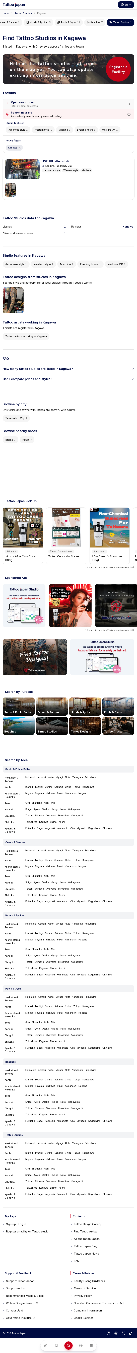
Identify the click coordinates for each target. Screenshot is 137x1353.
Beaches (97, 22)
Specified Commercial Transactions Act (99, 1303)
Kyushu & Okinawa (10, 830)
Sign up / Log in (16, 1224)
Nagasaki (50, 828)
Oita (72, 828)
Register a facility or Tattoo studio (27, 1231)
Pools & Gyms (70, 22)
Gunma (48, 786)
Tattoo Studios (23, 13)
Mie (53, 802)
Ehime (10, 439)
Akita (67, 777)
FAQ (76, 1261)
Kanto (8, 787)
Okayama (51, 815)
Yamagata (77, 777)
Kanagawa (88, 786)
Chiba (68, 786)
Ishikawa (50, 793)
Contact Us (15, 1311)
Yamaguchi (77, 815)
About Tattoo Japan (87, 1238)
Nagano (83, 793)
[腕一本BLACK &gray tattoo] (10, 190)
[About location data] (129, 114)
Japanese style (18, 129)
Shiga (28, 809)
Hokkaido (30, 777)
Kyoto (37, 809)
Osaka (45, 809)
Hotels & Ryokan (40, 22)
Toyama (39, 793)
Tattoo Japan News (86, 1253)
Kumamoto (62, 828)
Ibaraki (29, 786)
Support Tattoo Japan (20, 1281)
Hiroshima (63, 815)
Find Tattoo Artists (85, 1231)
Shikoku (9, 822)
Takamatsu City (16, 418)
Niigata (29, 793)
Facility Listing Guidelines (89, 1281)
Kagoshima (94, 828)
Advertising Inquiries (19, 1319)
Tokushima (31, 821)
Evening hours (86, 129)
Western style (43, 129)
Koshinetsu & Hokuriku (12, 795)
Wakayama (74, 809)
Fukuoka (30, 828)
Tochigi (39, 786)
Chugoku (10, 815)
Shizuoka (37, 802)
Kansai (9, 809)
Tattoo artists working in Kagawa (26, 336)
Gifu (27, 802)
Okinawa (107, 828)
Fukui (60, 793)
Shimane (39, 815)
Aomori (42, 777)
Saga (40, 828)
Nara (63, 809)
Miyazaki (81, 828)
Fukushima (90, 777)
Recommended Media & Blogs (25, 1295)
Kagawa (15, 148)
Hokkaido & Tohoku (11, 779)
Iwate (51, 777)
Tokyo (77, 786)
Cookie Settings (83, 1318)
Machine (65, 129)
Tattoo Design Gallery (87, 1224)
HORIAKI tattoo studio (56, 161)
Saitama (58, 786)
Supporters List (16, 1288)
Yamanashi (71, 793)
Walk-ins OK (110, 129)
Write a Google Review (20, 1304)
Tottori (29, 815)
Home (6, 13)
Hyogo (54, 809)
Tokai (8, 803)
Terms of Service (85, 1288)
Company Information (88, 1310)
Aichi (46, 802)
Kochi (27, 439)
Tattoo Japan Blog (85, 1246)
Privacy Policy (83, 1295)
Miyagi (59, 777)
